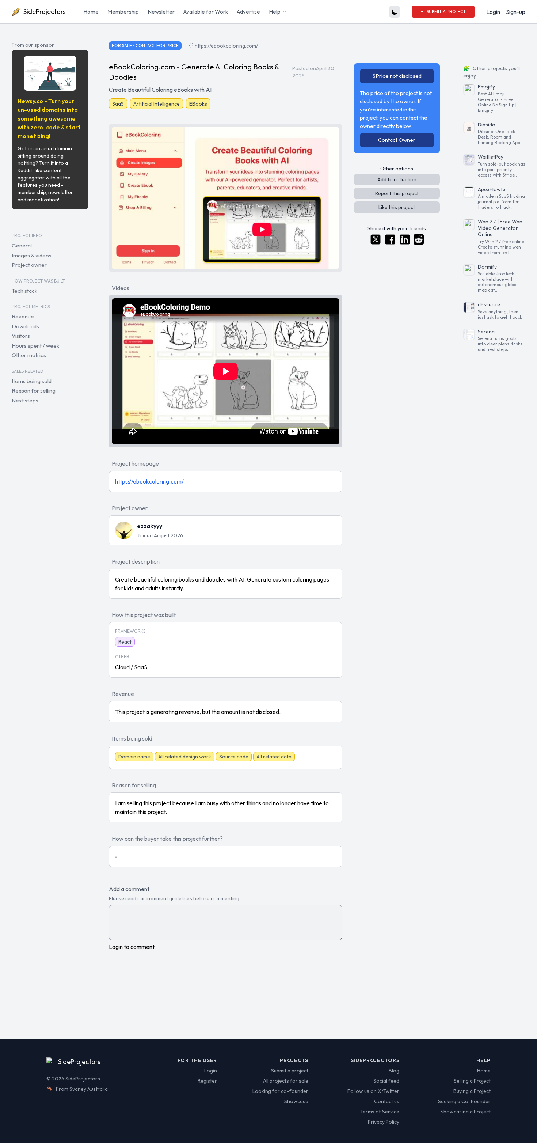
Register (207, 1081)
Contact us (386, 1101)
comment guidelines (169, 898)
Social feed (386, 1081)
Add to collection (396, 179)
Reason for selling (34, 390)
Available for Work (205, 11)
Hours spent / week (35, 345)
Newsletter (161, 11)
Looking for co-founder (280, 1091)
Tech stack (24, 290)
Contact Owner (396, 139)
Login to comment (132, 946)
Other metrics (29, 355)
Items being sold (32, 381)
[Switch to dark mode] (394, 12)
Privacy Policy (383, 1122)
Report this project (397, 193)
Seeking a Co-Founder (464, 1101)
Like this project (396, 207)
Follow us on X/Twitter (373, 1091)
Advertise (248, 11)
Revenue (23, 316)
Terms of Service (379, 1111)
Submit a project (289, 1070)
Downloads (25, 326)
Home (91, 11)
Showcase (296, 1101)
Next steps (25, 400)
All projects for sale (285, 1081)
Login (493, 11)
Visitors (21, 335)
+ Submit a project (443, 11)
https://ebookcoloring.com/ (226, 45)
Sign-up (515, 11)
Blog (394, 1070)
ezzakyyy (149, 526)
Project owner (29, 264)
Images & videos (32, 255)
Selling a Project (472, 1081)
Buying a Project (472, 1091)
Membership (123, 11)
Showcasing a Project (466, 1111)
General (22, 245)
